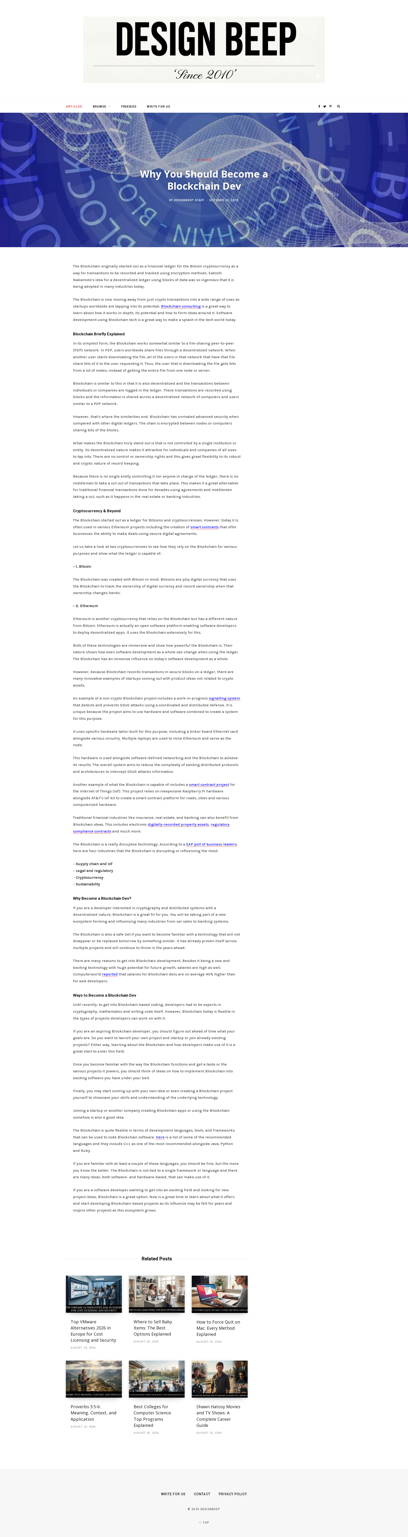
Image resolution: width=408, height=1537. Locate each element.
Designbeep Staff (189, 200)
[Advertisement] (297, 335)
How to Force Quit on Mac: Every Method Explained (218, 1328)
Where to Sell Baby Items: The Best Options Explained (153, 1328)
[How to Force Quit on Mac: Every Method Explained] (220, 1294)
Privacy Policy (233, 1494)
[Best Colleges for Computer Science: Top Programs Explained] (157, 1379)
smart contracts (204, 527)
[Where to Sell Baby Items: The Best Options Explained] (157, 1294)
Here (160, 1137)
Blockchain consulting (181, 306)
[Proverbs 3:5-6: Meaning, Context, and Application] (94, 1379)
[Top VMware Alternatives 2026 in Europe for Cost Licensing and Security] (94, 1294)
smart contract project (209, 784)
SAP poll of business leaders (211, 844)
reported (110, 974)
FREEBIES (128, 106)
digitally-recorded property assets (178, 824)
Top (205, 1522)
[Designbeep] (204, 50)
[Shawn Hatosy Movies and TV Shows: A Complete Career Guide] (220, 1379)
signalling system (224, 698)
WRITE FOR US (158, 106)
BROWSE (99, 106)
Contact (202, 1494)
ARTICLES (74, 106)
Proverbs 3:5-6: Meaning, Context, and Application (93, 1413)
